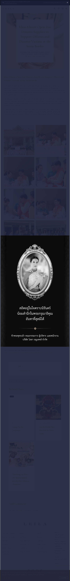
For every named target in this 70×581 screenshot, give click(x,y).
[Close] (67, 3)
